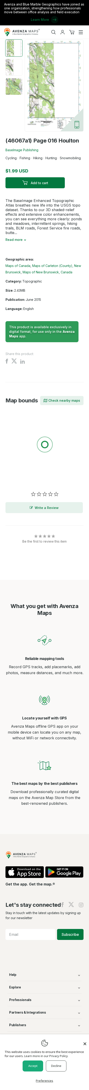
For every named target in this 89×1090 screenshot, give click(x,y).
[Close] (85, 1041)
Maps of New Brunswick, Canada (47, 272)
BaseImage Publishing (21, 150)
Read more (14, 240)
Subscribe (70, 934)
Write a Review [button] (47, 508)
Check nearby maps (64, 400)
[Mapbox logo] (17, 478)
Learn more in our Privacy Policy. (46, 1056)
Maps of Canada (17, 266)
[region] (44, 445)
